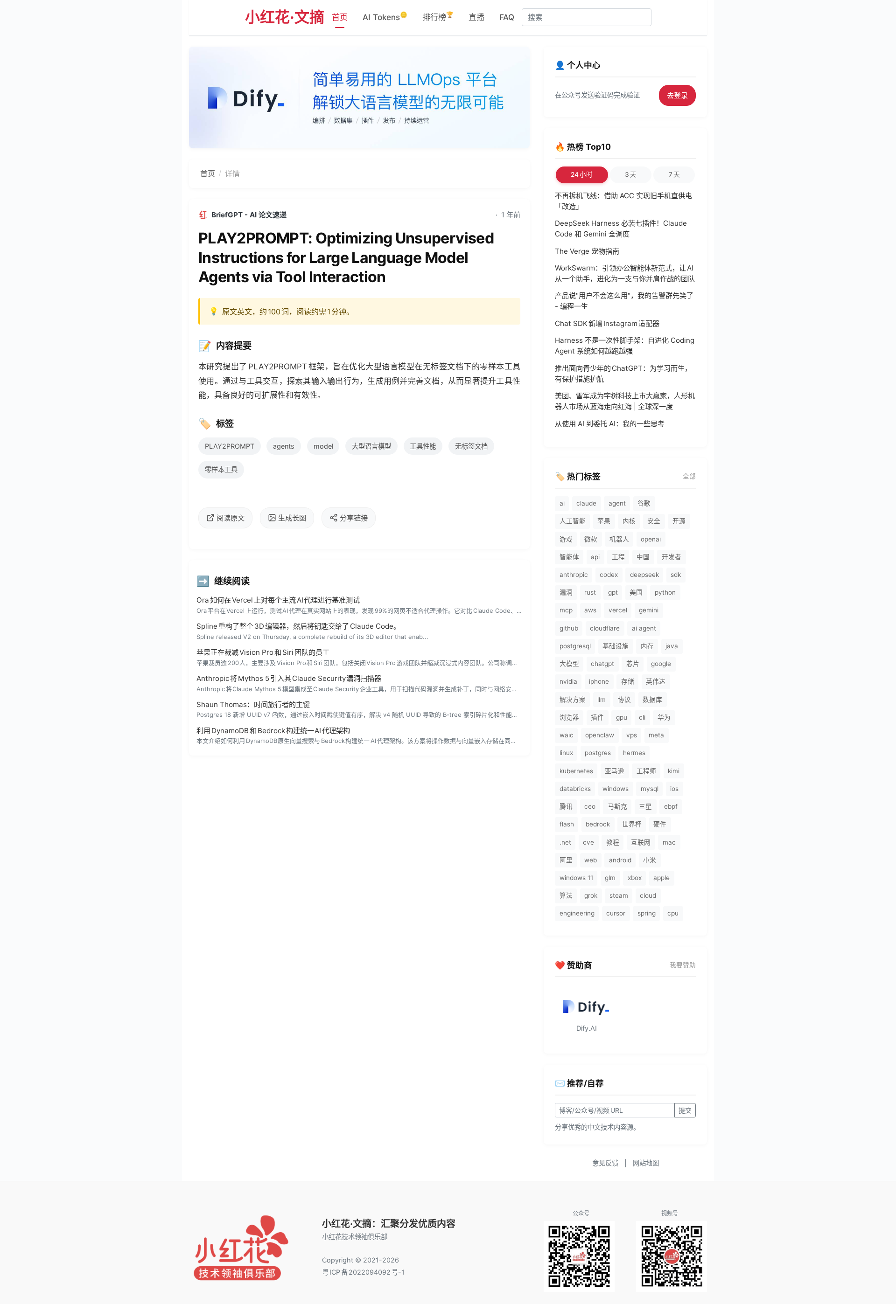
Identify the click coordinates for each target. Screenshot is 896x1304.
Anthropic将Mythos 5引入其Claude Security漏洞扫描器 (289, 678)
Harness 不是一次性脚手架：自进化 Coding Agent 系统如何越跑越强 (624, 345)
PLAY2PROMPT (229, 446)
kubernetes (576, 771)
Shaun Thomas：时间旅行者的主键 (253, 704)
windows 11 (576, 877)
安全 (653, 521)
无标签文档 (471, 446)
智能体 (569, 557)
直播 (476, 17)
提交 (685, 1110)
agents (283, 446)
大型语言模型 (371, 446)
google (661, 663)
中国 (643, 557)
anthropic (574, 574)
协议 (624, 699)
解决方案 (573, 699)
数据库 (652, 699)
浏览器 (569, 717)
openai (651, 539)
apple (661, 877)
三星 (645, 806)
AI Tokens (385, 16)
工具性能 (423, 446)
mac (669, 842)
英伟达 (655, 681)
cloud (648, 895)
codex (609, 574)
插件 (597, 717)
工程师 (646, 771)
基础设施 (615, 646)
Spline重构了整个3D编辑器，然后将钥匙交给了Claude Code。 (298, 626)
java (671, 646)
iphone (599, 681)
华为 (664, 717)
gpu (621, 717)
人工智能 (573, 521)
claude (586, 503)
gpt (613, 592)
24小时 (582, 174)
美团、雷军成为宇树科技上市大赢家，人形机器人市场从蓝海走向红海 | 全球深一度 (625, 401)
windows (615, 788)
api (595, 557)
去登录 (677, 95)
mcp (566, 610)
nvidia (568, 681)
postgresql (575, 646)
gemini (648, 610)
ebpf (671, 806)
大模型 (569, 663)
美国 (636, 592)
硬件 (659, 824)
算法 (566, 895)
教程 (612, 842)
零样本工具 (221, 469)
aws (590, 610)
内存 (647, 646)
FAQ (506, 17)
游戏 (566, 539)
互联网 (641, 842)
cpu (673, 913)
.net (565, 842)
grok (590, 895)
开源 (679, 521)
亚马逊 (614, 771)
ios (674, 788)
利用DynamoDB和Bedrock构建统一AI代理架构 (273, 730)
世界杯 (632, 824)
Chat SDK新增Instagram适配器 (607, 323)
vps (631, 735)
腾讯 (566, 806)
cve (588, 842)
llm (601, 699)
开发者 (671, 557)
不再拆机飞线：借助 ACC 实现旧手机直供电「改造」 (623, 201)
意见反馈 (605, 1163)
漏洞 (566, 592)
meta (656, 735)
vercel (618, 610)
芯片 (632, 663)
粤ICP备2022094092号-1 (363, 1272)
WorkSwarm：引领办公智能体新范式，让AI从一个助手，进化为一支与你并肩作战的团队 (625, 273)
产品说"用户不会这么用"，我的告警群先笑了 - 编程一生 (624, 301)
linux (566, 752)
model (323, 446)
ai (562, 503)
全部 (689, 476)
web (590, 860)
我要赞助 (683, 965)
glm (610, 877)
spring (646, 913)
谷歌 (644, 503)
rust (590, 592)
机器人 (619, 539)
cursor (615, 913)
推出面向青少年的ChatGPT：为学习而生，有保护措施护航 (623, 373)
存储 (627, 681)
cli (642, 717)
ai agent (644, 628)
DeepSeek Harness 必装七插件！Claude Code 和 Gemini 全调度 (621, 228)
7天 (674, 174)
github (569, 628)
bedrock (598, 824)
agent (617, 503)
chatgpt (602, 663)
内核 (629, 521)
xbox (635, 877)
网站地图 (646, 1163)
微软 (590, 539)
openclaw (599, 735)
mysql (649, 788)
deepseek (644, 574)
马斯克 (617, 806)
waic (567, 735)
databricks (575, 788)
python (665, 592)
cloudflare (605, 628)
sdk (676, 574)
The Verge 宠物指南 (587, 251)
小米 (649, 860)
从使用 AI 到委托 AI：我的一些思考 (610, 423)
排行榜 (438, 16)
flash (567, 824)
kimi (673, 771)
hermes (634, 752)
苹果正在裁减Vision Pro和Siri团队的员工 (262, 652)
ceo (589, 806)
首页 (340, 17)
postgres (598, 752)
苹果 (603, 521)
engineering (577, 913)
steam (618, 895)
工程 (618, 557)
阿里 (566, 860)
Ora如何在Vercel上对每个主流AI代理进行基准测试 (278, 600)
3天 (631, 174)
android (620, 860)
